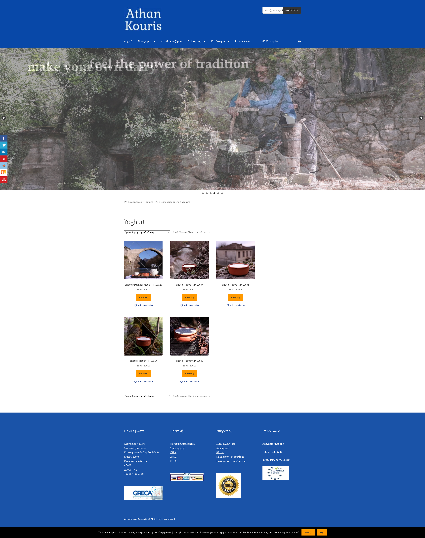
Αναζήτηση (291, 10)
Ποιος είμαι (144, 41)
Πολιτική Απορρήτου (182, 443)
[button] (143, 305)
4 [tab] (214, 193)
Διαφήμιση (222, 448)
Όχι (322, 532)
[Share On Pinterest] (3, 158)
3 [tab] (211, 193)
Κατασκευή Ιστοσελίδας (230, 456)
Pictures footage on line (167, 201)
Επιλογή (143, 297)
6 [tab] (222, 193)
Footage (149, 201)
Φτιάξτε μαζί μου (171, 41)
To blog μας (194, 41)
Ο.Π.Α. (173, 461)
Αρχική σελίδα (135, 201)
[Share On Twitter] (3, 145)
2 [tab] (207, 193)
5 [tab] (218, 193)
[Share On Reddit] (3, 165)
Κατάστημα (218, 41)
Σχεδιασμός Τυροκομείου (231, 461)
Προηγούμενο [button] (4, 118)
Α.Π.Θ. (173, 456)
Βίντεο (220, 452)
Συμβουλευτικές (225, 443)
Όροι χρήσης (177, 448)
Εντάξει (308, 532)
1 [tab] (203, 193)
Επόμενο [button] (420, 118)
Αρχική (128, 41)
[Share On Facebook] (3, 138)
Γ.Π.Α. (173, 452)
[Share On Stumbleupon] (3, 172)
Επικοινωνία (242, 41)
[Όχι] (421, 532)
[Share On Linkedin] (3, 152)
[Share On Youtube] (3, 179)
